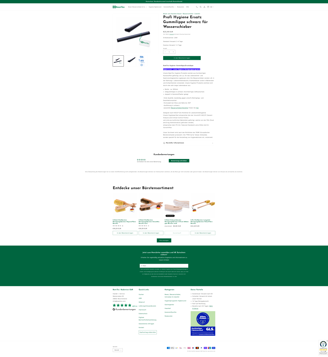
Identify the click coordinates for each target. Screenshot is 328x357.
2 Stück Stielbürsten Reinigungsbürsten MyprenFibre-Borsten (124, 221)
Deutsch (117, 350)
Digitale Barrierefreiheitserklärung (147, 319)
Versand (171, 34)
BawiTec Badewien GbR (196, 351)
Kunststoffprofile (170, 312)
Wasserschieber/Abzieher (179, 108)
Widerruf (142, 302)
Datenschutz (143, 313)
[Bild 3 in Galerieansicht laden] (141, 61)
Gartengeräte (169, 304)
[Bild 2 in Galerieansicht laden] (130, 61)
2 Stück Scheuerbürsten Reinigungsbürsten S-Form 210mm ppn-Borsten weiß (177, 221)
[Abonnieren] (186, 266)
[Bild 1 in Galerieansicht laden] (118, 61)
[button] (137, 7)
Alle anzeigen (164, 240)
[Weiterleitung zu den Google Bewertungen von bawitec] (125, 310)
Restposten (168, 316)
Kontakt (141, 327)
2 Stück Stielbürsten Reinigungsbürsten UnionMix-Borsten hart (149, 221)
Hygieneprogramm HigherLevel (175, 301)
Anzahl (165, 48)
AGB (140, 298)
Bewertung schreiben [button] (179, 161)
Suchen (141, 294)
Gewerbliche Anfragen (146, 324)
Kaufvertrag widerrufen (148, 332)
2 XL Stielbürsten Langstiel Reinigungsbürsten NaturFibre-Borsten (202, 221)
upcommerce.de (211, 351)
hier (197, 108)
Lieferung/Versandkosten (147, 306)
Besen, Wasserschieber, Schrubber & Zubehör (173, 296)
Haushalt (168, 308)
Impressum (142, 310)
